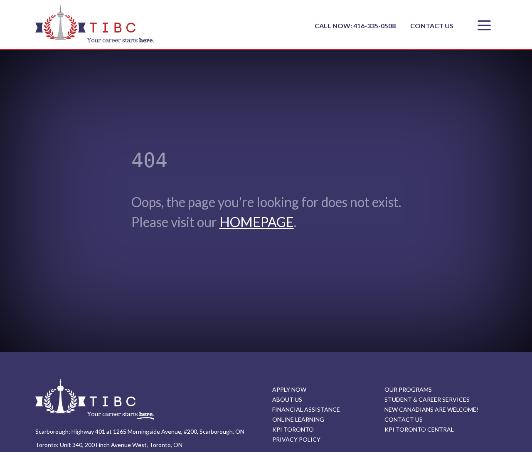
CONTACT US (431, 26)
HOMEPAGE (256, 222)
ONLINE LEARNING (298, 419)
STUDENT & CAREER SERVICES (427, 399)
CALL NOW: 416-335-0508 (356, 26)
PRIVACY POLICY (296, 439)
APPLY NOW (289, 389)
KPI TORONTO (293, 429)
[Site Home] (94, 399)
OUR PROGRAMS (408, 389)
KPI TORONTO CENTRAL (419, 429)
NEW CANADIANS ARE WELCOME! (431, 409)
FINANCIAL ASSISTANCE (306, 409)
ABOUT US (287, 399)
